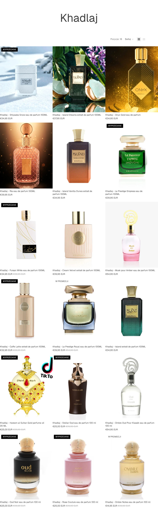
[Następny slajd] (48, 79)
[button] (129, 39)
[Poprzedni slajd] (4, 79)
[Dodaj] (100, 107)
